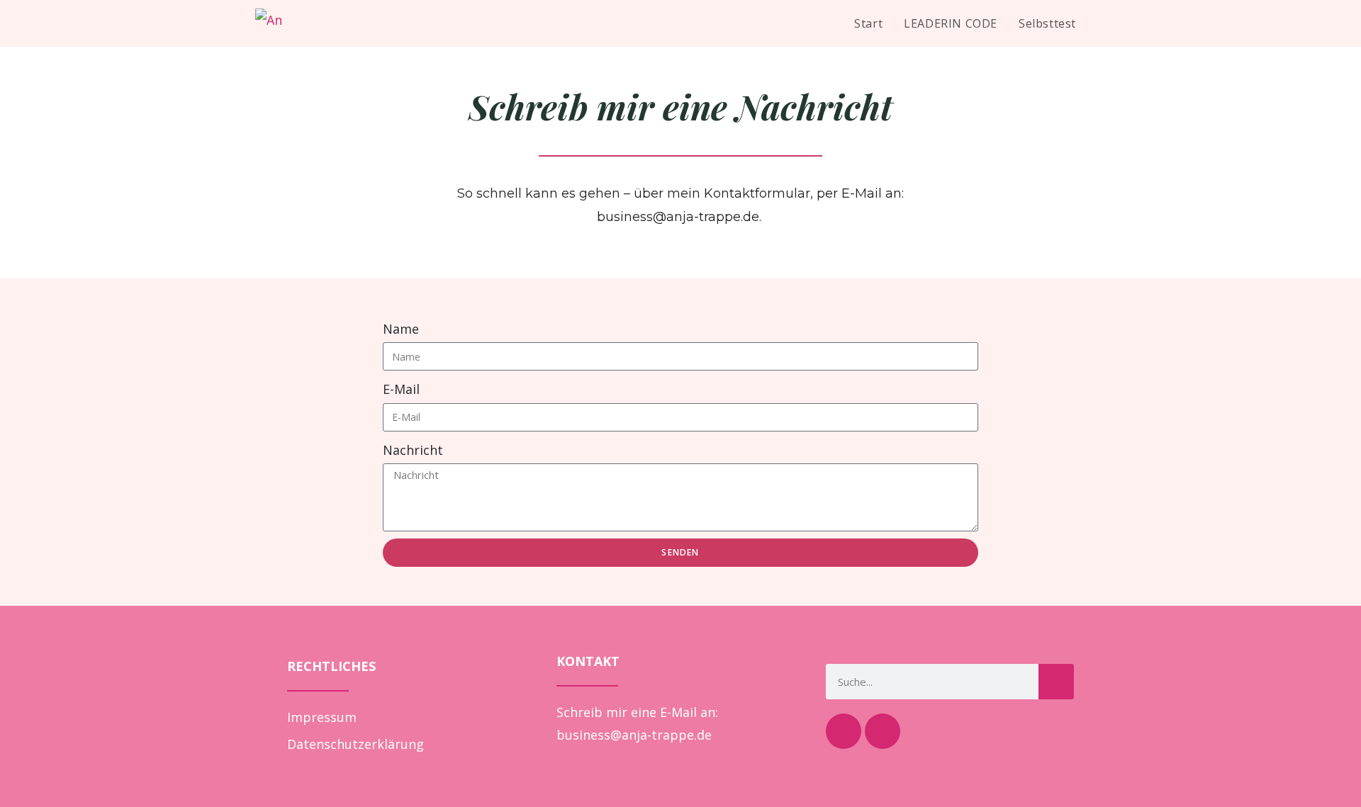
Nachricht (413, 449)
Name (401, 328)
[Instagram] (843, 731)
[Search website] (1101, 23)
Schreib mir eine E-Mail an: (637, 712)
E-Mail (401, 388)
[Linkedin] (882, 731)
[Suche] (1056, 681)
